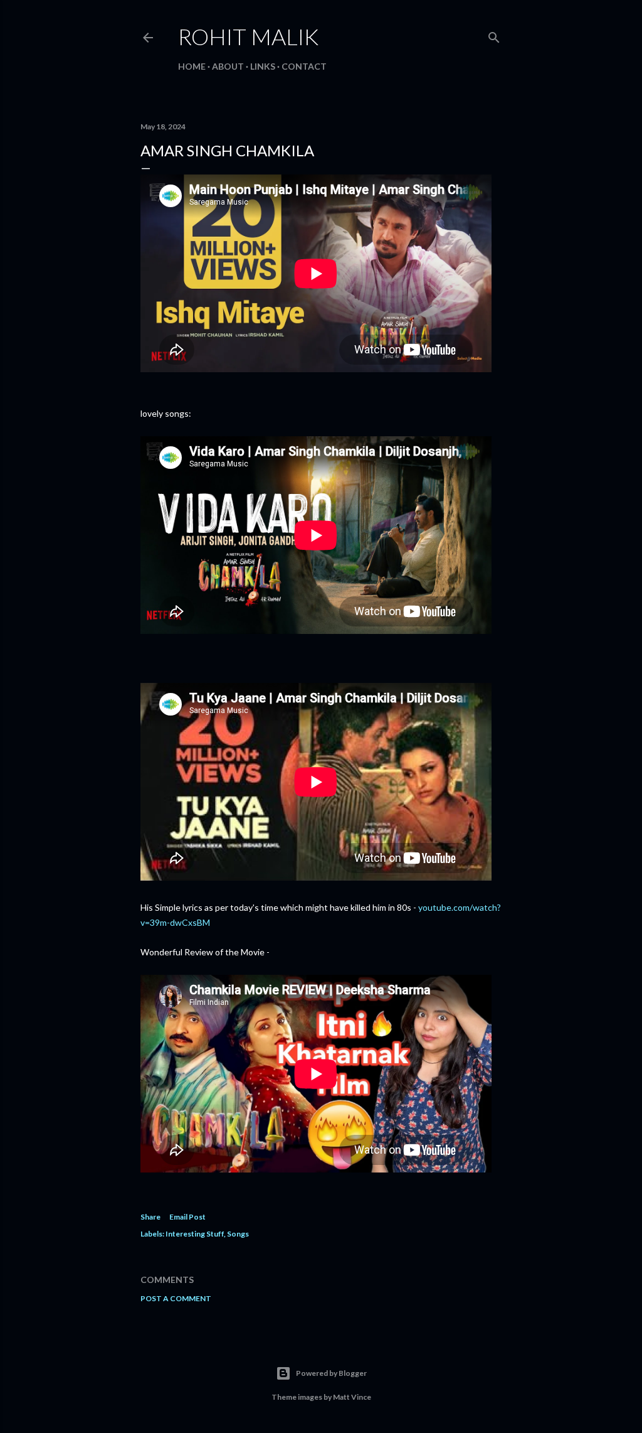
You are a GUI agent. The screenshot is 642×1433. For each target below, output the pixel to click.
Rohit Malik (248, 36)
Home (192, 66)
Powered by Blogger (331, 1373)
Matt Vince (352, 1397)
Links (262, 66)
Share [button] (150, 1216)
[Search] (494, 35)
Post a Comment (175, 1298)
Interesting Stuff (195, 1233)
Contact (304, 66)
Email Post (187, 1216)
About (228, 66)
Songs (238, 1233)
